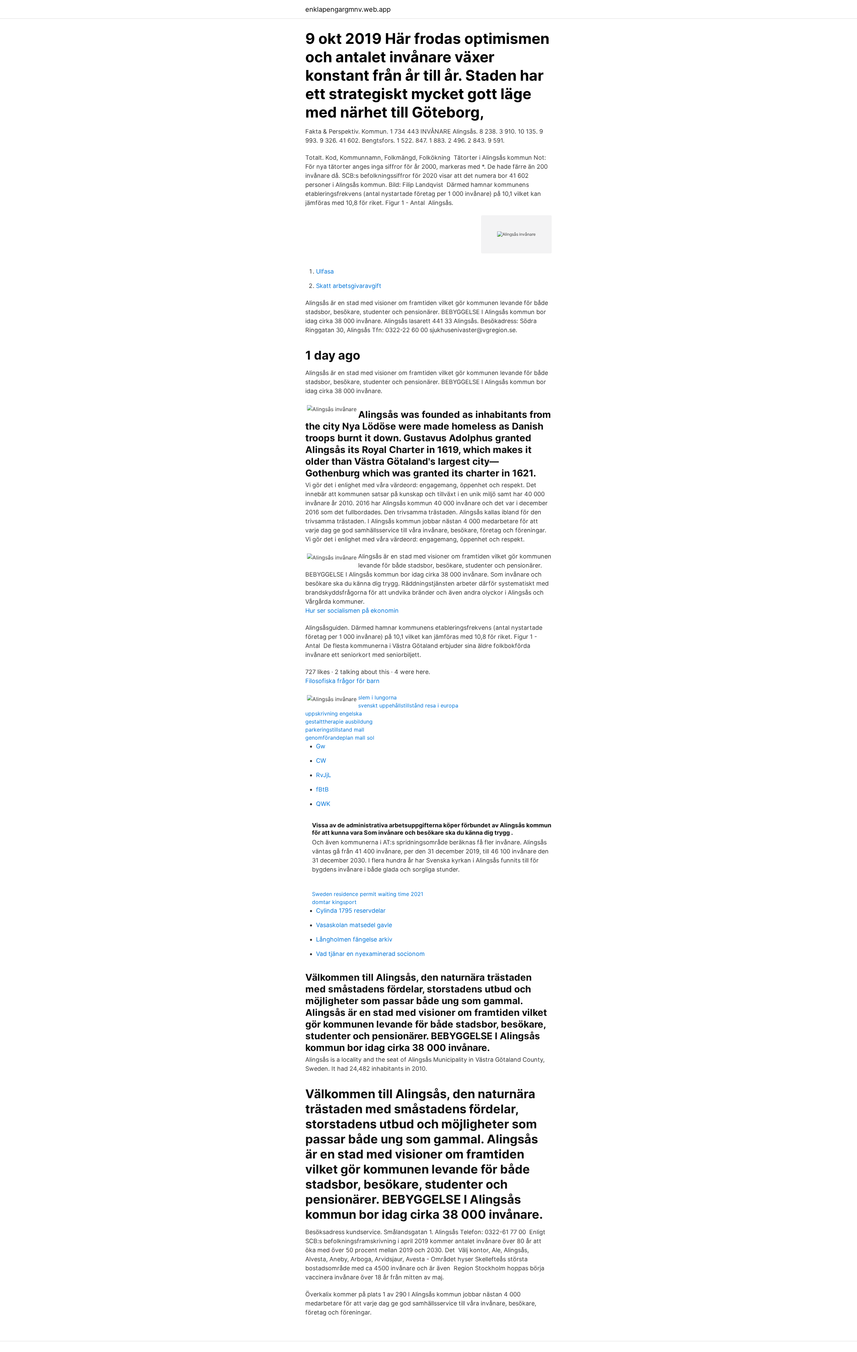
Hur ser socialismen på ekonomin (352, 610)
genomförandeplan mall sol (339, 737)
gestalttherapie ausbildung (339, 721)
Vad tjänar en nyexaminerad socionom (370, 953)
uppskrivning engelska (333, 713)
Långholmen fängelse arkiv (354, 939)
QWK (323, 803)
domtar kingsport (334, 902)
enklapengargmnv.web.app (348, 9)
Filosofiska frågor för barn (342, 680)
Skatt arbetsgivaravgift (348, 285)
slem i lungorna (377, 697)
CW (321, 760)
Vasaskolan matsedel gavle (354, 924)
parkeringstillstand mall (334, 729)
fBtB (322, 789)
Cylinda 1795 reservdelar (351, 910)
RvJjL (323, 774)
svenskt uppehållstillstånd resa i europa (408, 705)
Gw (320, 746)
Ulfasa (325, 271)
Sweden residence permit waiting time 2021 (367, 894)
